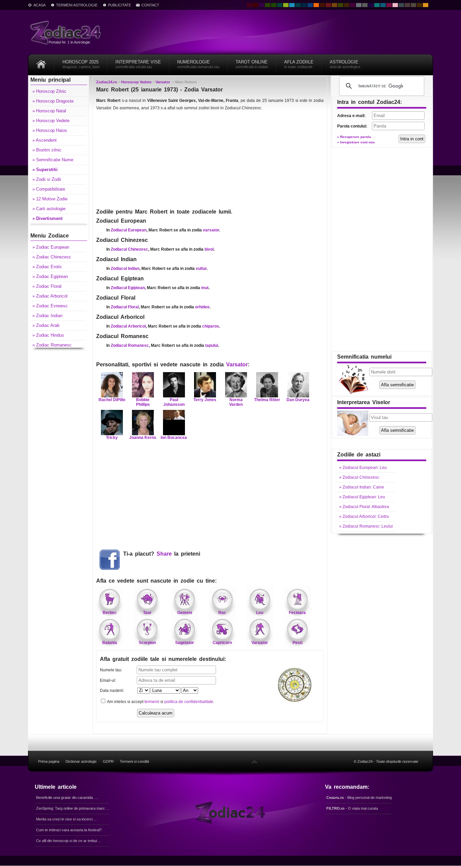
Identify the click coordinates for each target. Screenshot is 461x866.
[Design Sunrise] (425, 5)
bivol (209, 249)
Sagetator (184, 642)
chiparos (210, 326)
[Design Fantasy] (352, 5)
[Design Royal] (304, 5)
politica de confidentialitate (188, 701)
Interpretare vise (138, 64)
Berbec (110, 612)
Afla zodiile (299, 64)
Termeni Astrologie (77, 5)
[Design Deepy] (310, 5)
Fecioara (297, 612)
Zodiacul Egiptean (128, 287)
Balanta (109, 642)
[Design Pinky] (389, 5)
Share (164, 554)
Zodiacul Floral (125, 307)
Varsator (237, 364)
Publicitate (119, 5)
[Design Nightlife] (371, 5)
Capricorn (222, 642)
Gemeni (184, 612)
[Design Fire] (316, 5)
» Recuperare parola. (354, 137)
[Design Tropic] (279, 5)
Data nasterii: (112, 690)
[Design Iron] (401, 5)
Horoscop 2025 (80, 64)
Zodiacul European (128, 230)
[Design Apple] (286, 5)
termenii (151, 701)
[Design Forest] (340, 5)
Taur (147, 612)
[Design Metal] (358, 5)
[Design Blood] (249, 5)
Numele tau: (111, 670)
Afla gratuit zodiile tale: (163, 659)
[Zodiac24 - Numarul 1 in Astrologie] (67, 32)
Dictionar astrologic (81, 761)
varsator (211, 230)
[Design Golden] (419, 5)
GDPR (108, 761)
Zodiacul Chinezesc (129, 249)
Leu (259, 612)
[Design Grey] (365, 5)
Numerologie (198, 64)
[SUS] (254, 761)
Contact (150, 5)
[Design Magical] (261, 5)
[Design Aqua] (292, 5)
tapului (211, 345)
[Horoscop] (41, 61)
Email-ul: (108, 680)
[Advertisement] (210, 159)
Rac (222, 612)
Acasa (39, 5)
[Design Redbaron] (255, 5)
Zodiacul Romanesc (130, 345)
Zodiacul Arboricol (128, 326)
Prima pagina (48, 761)
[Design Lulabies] (395, 5)
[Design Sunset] (334, 5)
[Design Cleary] (383, 5)
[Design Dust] (413, 5)
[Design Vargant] (328, 5)
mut (205, 287)
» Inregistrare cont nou (356, 142)
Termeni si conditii (134, 761)
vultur (201, 268)
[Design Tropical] (298, 5)
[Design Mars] (322, 5)
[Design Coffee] (346, 5)
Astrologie (345, 64)
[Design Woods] (273, 5)
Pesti (297, 642)
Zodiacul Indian (125, 268)
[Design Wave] (377, 5)
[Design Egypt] (407, 5)
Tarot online (252, 64)
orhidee (202, 307)
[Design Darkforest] (267, 5)
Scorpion (147, 642)
